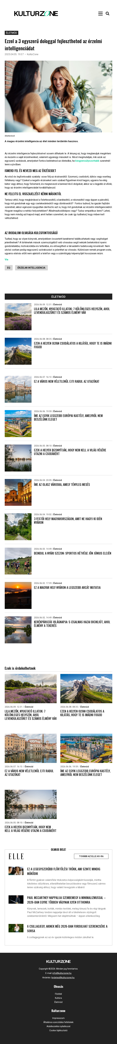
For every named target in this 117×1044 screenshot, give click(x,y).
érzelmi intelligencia (31, 267)
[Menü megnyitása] (100, 13)
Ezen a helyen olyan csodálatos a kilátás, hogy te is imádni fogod (73, 345)
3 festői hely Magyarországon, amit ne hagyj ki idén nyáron (68, 520)
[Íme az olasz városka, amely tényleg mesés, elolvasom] (18, 492)
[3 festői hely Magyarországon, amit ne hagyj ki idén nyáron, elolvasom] (18, 526)
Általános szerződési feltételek (58, 1022)
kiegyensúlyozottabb (87, 160)
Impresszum (58, 1018)
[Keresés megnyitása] (107, 13)
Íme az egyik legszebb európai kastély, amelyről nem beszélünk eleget (68, 417)
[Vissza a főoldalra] (51, 13)
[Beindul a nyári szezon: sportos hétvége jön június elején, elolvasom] (18, 561)
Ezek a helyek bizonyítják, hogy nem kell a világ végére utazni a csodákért (70, 452)
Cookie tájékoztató (58, 1030)
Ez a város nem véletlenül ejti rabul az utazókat (66, 381)
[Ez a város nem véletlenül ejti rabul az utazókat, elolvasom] (18, 389)
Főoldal (58, 994)
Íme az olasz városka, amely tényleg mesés (62, 484)
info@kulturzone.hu (61, 973)
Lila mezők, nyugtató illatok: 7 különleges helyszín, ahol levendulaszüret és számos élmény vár (72, 311)
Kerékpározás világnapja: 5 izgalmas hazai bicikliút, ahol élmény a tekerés (72, 624)
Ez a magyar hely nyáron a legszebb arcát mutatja (67, 587)
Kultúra (58, 998)
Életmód (11, 32)
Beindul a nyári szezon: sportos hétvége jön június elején (72, 553)
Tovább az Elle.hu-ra (91, 856)
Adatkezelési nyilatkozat (58, 1026)
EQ (8, 267)
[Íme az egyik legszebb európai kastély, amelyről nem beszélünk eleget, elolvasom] (18, 423)
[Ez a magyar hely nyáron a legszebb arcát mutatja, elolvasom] (18, 595)
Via (6, 259)
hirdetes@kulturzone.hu (62, 977)
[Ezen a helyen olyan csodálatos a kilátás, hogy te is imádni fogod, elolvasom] (18, 351)
